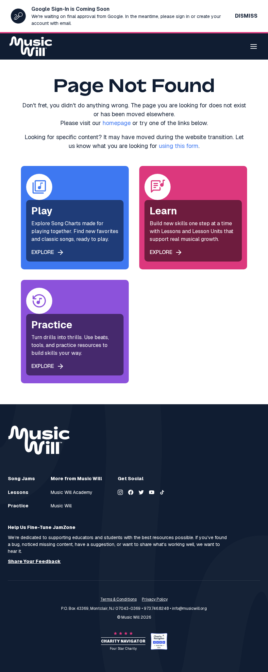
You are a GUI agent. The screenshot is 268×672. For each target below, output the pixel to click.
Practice (18, 506)
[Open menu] (253, 46)
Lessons (18, 492)
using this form (178, 146)
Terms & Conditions (118, 599)
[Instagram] (120, 492)
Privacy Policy (155, 599)
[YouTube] (151, 492)
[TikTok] (162, 492)
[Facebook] (130, 492)
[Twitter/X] (141, 492)
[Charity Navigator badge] (159, 641)
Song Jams (21, 478)
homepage (117, 123)
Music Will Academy (71, 492)
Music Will (61, 506)
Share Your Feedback (34, 561)
